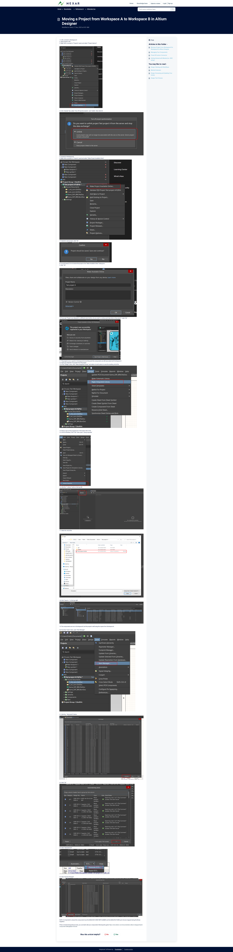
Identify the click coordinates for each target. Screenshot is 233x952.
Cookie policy (128, 949)
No (107, 934)
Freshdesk (118, 949)
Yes (117, 934)
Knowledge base (142, 3)
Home (131, 3)
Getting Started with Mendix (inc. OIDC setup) (162, 59)
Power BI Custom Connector (159, 55)
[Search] (172, 9)
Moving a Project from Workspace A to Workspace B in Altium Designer (162, 48)
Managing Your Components (159, 52)
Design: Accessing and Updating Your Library (161, 74)
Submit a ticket (155, 3)
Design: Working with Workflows (160, 67)
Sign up (170, 3)
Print (152, 40)
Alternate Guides (92, 9)
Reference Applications (83, 9)
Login (164, 3)
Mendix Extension (156, 70)
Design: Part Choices (157, 78)
